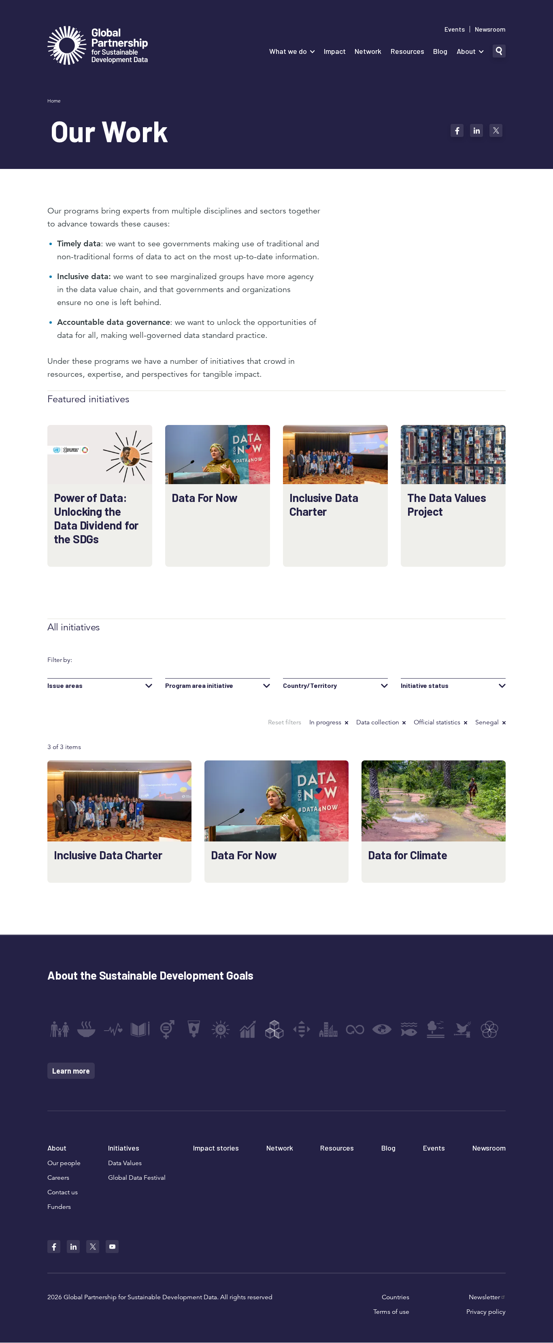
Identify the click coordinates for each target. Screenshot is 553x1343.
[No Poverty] (59, 1029)
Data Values (125, 1163)
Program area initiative (199, 685)
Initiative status (425, 685)
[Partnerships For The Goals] (489, 1029)
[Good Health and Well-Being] (113, 1029)
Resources (407, 51)
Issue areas (65, 685)
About (466, 51)
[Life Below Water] (409, 1029)
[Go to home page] (97, 46)
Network (368, 51)
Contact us (62, 1192)
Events (455, 29)
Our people (64, 1163)
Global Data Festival (137, 1178)
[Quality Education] (140, 1029)
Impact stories (216, 1147)
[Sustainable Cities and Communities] (328, 1029)
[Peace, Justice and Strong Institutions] (463, 1029)
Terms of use (391, 1312)
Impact (335, 51)
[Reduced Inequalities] (301, 1029)
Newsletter (484, 1297)
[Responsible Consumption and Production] (355, 1029)
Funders (59, 1207)
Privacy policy (486, 1312)
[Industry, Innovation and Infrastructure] (274, 1029)
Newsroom (490, 29)
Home (54, 101)
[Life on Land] (435, 1029)
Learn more (71, 1070)
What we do (288, 51)
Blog (440, 51)
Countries (395, 1297)
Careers (58, 1178)
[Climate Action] (382, 1029)
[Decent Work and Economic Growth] (248, 1029)
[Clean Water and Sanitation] (194, 1029)
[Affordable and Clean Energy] (220, 1029)
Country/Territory (310, 685)
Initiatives (123, 1147)
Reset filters (284, 722)
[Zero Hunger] (86, 1029)
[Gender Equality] (167, 1029)
